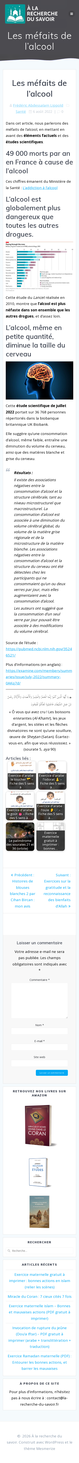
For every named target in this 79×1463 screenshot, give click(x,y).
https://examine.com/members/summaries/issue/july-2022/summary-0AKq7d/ (39, 677)
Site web (39, 1057)
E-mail (39, 1041)
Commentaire (40, 980)
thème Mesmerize (39, 1448)
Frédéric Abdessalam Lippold (38, 105)
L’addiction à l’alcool (40, 187)
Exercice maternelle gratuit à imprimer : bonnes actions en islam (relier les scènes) (39, 1281)
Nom (39, 1025)
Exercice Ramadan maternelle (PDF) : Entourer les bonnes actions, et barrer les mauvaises (39, 1362)
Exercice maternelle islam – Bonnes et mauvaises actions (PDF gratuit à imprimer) (39, 1312)
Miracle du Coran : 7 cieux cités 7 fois (40, 1296)
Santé (21, 111)
